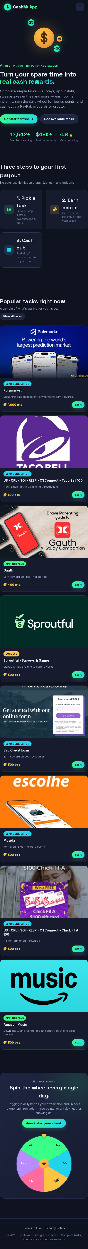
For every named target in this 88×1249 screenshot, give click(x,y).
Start (78, 404)
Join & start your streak (44, 1123)
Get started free (16, 119)
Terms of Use (32, 1228)
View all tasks (12, 316)
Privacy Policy (55, 1228)
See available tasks (59, 119)
